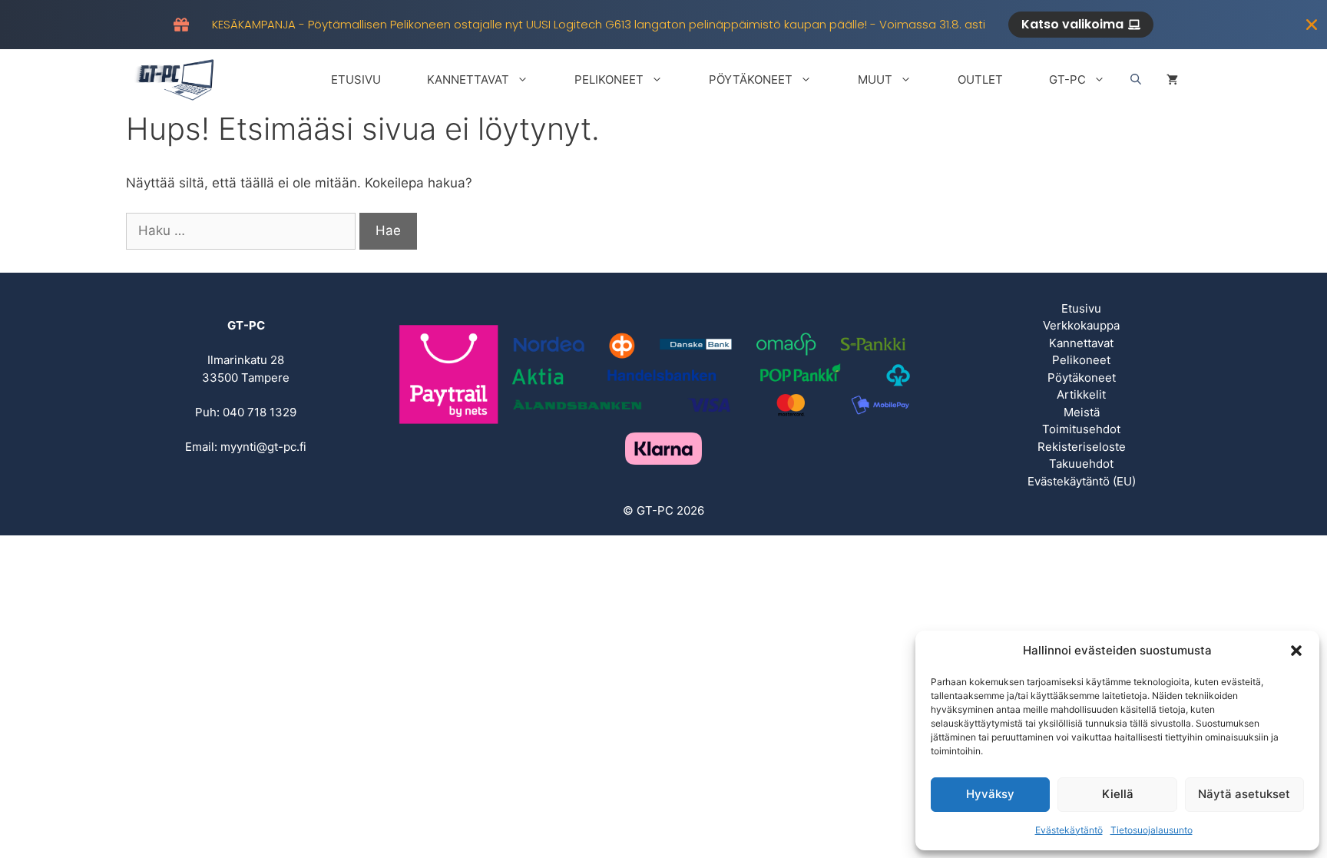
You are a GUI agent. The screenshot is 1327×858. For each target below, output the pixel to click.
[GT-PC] (176, 80)
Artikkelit (1081, 394)
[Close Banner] (1311, 24)
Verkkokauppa (1081, 325)
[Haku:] (242, 230)
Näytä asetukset (1244, 794)
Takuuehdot (1081, 463)
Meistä (1082, 412)
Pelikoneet (609, 79)
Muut (875, 79)
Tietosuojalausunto (1151, 830)
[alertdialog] (663, 24)
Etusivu (356, 79)
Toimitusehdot (1081, 429)
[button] (1296, 650)
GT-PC (1067, 79)
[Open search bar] (1135, 80)
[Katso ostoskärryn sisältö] (1172, 80)
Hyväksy (990, 794)
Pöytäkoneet (751, 79)
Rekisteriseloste (1081, 446)
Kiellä (1117, 794)
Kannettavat (468, 79)
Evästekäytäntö (1069, 830)
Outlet (980, 79)
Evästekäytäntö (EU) (1082, 481)
